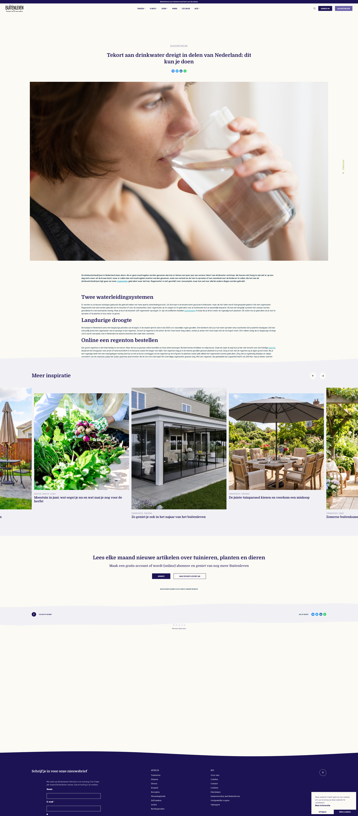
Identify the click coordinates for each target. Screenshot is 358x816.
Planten (154, 779)
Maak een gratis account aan (189, 576)
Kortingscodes (157, 809)
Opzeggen (215, 805)
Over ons (215, 775)
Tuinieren (155, 775)
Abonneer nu (325, 8)
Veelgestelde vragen (220, 800)
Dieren (154, 784)
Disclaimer (216, 792)
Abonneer (161, 576)
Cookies (214, 788)
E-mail (50, 802)
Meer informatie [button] (322, 805)
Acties (154, 805)
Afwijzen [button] (322, 812)
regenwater (122, 281)
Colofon (214, 779)
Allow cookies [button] (345, 812)
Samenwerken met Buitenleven (225, 796)
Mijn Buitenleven (343, 8)
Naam (49, 789)
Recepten (155, 792)
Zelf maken (156, 800)
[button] (313, 375)
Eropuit (154, 788)
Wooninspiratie (158, 796)
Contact (214, 784)
